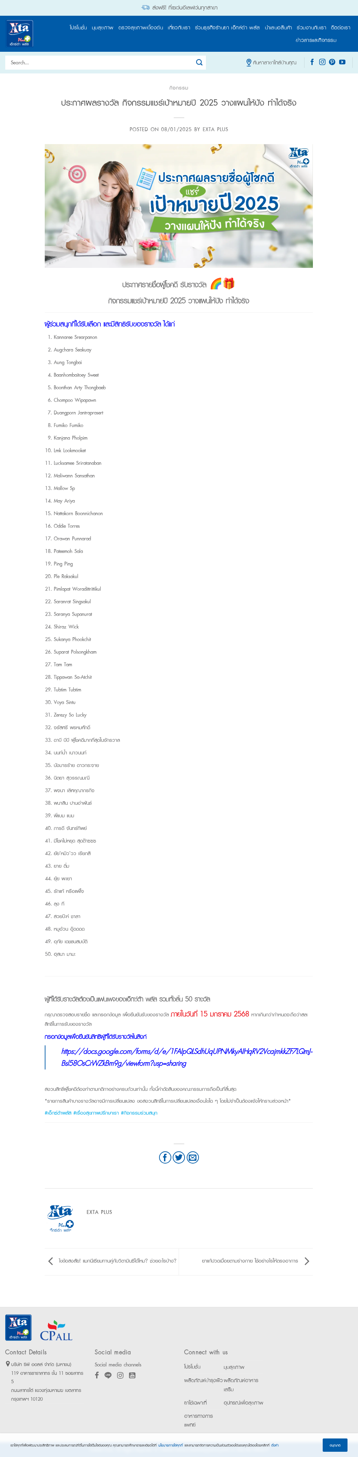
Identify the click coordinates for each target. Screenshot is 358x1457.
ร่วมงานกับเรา (311, 27)
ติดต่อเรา (340, 27)
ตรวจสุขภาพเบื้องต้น (141, 27)
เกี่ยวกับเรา (179, 27)
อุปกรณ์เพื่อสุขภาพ (243, 1402)
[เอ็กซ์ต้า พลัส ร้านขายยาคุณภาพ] (19, 34)
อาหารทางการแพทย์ (198, 1420)
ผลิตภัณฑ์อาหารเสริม (241, 1385)
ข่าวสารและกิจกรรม (316, 40)
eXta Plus (215, 129)
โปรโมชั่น (78, 27)
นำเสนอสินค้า (278, 27)
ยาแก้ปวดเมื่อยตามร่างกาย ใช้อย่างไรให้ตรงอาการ (251, 1260)
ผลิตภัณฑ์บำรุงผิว (203, 1380)
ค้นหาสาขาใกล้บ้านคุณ (274, 62)
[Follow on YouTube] (342, 62)
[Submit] (199, 63)
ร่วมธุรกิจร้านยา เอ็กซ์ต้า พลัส (227, 27)
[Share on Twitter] (179, 1157)
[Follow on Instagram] (322, 62)
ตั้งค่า (275, 1445)
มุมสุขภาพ (103, 27)
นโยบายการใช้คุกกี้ (170, 1445)
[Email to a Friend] (193, 1157)
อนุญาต (335, 1445)
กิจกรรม (179, 87)
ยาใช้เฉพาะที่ (195, 1402)
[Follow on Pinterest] (332, 62)
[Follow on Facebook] (312, 62)
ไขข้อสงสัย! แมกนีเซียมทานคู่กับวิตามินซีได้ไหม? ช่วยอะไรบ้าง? (117, 1260)
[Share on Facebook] (165, 1157)
